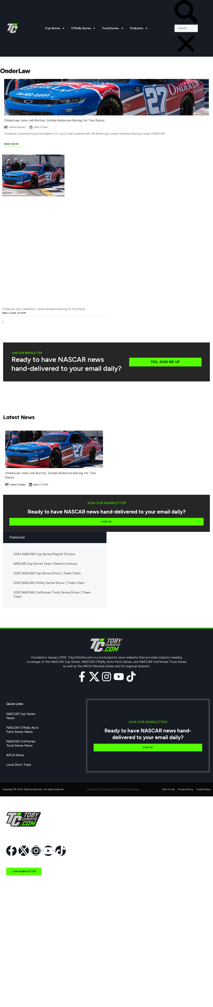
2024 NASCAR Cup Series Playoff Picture (44, 554)
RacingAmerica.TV (19, 967)
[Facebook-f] (82, 676)
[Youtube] (119, 676)
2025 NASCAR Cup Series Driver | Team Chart (47, 573)
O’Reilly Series (81, 28)
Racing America (17, 958)
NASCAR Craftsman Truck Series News (20, 743)
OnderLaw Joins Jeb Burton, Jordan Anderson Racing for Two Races (54, 120)
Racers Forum (16, 996)
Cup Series (52, 28)
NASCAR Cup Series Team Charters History (45, 564)
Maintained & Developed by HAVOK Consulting (113, 789)
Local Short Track (18, 765)
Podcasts (136, 28)
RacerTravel (14, 986)
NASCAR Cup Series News (20, 716)
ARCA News (15, 755)
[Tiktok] (131, 676)
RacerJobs (13, 977)
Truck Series (110, 28)
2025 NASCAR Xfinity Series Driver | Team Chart (49, 583)
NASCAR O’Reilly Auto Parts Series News (22, 730)
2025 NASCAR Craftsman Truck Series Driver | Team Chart (52, 594)
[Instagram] (106, 676)
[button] (186, 12)
